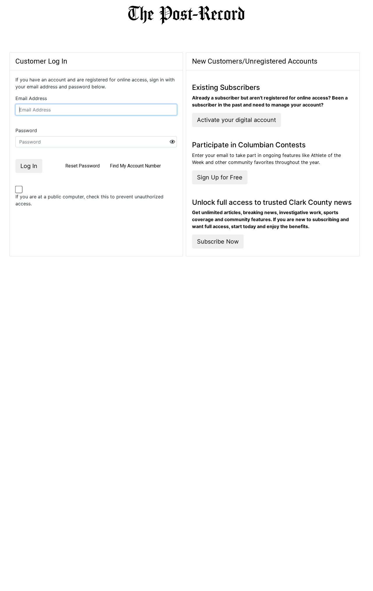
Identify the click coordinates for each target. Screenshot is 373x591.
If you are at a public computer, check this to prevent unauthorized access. (89, 200)
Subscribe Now (218, 241)
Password (26, 130)
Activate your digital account (236, 119)
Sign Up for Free (219, 177)
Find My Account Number (135, 166)
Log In (28, 165)
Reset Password (82, 166)
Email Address (31, 98)
